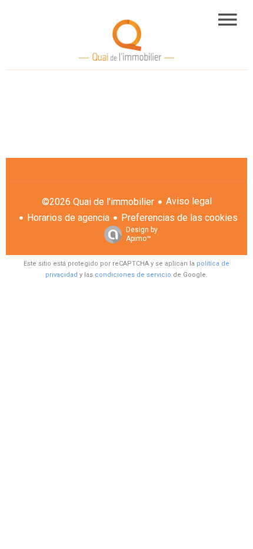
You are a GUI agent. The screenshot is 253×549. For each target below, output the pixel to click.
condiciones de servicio (133, 275)
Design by (142, 234)
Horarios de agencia (68, 217)
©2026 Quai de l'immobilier (98, 201)
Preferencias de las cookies (179, 217)
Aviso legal (189, 201)
